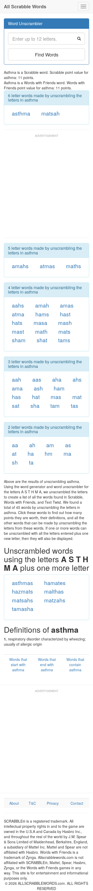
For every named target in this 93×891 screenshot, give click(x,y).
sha (35, 405)
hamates (55, 583)
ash (38, 388)
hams (42, 314)
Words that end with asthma (47, 664)
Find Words (46, 54)
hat (36, 397)
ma (67, 453)
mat (77, 397)
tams (64, 340)
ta (31, 462)
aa (15, 445)
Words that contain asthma (75, 664)
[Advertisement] (46, 188)
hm (48, 453)
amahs (20, 266)
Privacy (53, 803)
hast (65, 314)
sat (15, 405)
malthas (54, 591)
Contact (77, 803)
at (14, 453)
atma (18, 314)
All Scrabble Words (25, 6)
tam (55, 405)
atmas (47, 266)
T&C (32, 803)
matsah (50, 113)
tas (74, 405)
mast (18, 331)
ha (31, 453)
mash (65, 322)
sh (15, 462)
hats (17, 322)
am (50, 445)
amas (67, 305)
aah (16, 379)
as (68, 445)
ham (59, 388)
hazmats (22, 591)
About (14, 803)
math (41, 331)
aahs (18, 305)
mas (56, 397)
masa (40, 322)
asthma (21, 113)
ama (17, 388)
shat (42, 340)
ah (32, 445)
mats (64, 331)
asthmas (22, 583)
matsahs (22, 600)
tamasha (22, 608)
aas (36, 379)
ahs (77, 379)
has (16, 397)
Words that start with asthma (18, 664)
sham (19, 340)
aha (56, 379)
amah (42, 305)
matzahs (54, 600)
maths (73, 266)
